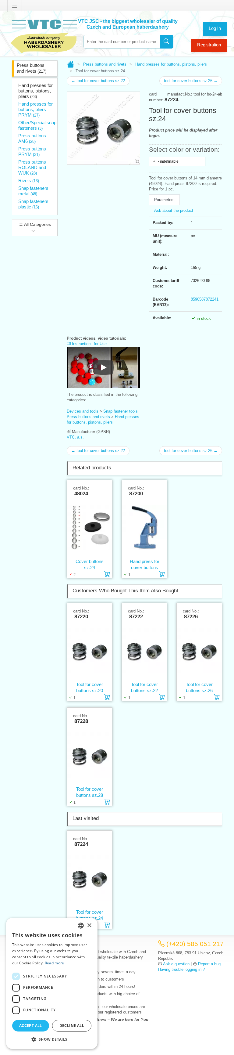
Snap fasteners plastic (33, 204)
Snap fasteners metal (33, 191)
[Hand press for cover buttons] (144, 527)
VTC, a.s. (75, 437)
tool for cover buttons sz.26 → (191, 80)
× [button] (89, 925)
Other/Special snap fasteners (37, 125)
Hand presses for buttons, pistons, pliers (35, 91)
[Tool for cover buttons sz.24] (89, 878)
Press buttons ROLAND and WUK (32, 167)
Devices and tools (82, 411)
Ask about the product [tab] (173, 210)
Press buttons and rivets (31, 68)
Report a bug (209, 964)
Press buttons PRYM (32, 151)
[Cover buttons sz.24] (89, 527)
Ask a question (176, 964)
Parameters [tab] (164, 199)
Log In (215, 28)
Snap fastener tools (120, 411)
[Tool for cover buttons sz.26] (199, 650)
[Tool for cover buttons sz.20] (89, 650)
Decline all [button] (71, 1025)
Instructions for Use (89, 343)
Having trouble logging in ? (181, 969)
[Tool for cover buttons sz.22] (144, 650)
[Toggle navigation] (14, 6)
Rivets (28, 180)
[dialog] (52, 983)
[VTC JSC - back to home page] (43, 35)
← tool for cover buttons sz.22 (98, 80)
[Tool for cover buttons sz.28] (89, 755)
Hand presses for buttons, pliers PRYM (35, 109)
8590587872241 (204, 299)
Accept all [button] (30, 1025)
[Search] (166, 42)
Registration (209, 44)
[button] (51, 1039)
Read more (54, 963)
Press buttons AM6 (32, 138)
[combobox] (121, 42)
